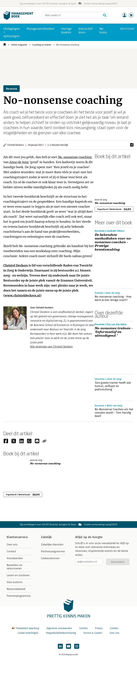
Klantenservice (17, 537)
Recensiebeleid (16, 589)
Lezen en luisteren (18, 575)
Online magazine (19, 44)
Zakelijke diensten (52, 544)
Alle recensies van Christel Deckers (51, 346)
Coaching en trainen (41, 44)
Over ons (12, 544)
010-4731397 (127, 28)
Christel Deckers (15, 265)
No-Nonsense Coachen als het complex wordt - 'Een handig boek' (114, 413)
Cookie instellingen (28, 633)
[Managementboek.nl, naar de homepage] (18, 19)
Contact (11, 551)
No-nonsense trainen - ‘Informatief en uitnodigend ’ (114, 332)
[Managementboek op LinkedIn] (60, 646)
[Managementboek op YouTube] (68, 646)
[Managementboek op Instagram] (76, 646)
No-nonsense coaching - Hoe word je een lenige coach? (113, 298)
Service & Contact (92, 633)
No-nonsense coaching (67, 44)
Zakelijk (46, 537)
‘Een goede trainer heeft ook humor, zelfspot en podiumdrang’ (113, 386)
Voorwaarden (15, 558)
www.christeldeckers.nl (22, 295)
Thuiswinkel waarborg (27, 628)
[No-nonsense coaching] (106, 178)
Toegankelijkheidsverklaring (61, 633)
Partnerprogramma (19, 595)
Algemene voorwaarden (59, 628)
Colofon (83, 628)
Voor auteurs (15, 582)
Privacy (99, 628)
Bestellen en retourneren (14, 567)
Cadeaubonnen (50, 558)
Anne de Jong (19, 162)
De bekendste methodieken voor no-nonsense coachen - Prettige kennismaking (113, 242)
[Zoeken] (105, 15)
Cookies (114, 628)
